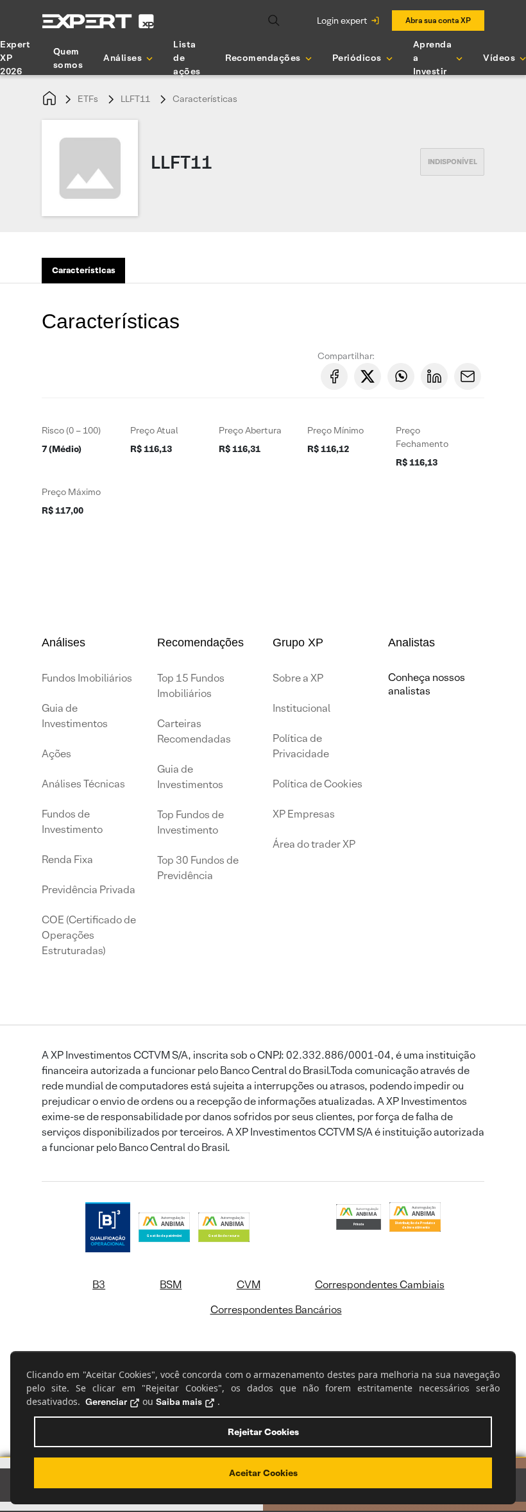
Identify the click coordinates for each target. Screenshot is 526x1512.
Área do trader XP (314, 844)
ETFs (88, 99)
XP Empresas (304, 814)
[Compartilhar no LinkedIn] (434, 376)
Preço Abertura (250, 430)
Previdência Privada (88, 889)
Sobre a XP (298, 678)
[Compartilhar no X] (367, 376)
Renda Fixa (67, 859)
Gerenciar (106, 1401)
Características (205, 99)
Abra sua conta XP (438, 20)
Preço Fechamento (422, 436)
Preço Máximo (71, 492)
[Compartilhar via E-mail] (467, 376)
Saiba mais (179, 1401)
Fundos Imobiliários (87, 678)
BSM (171, 1284)
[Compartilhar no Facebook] (334, 376)
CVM (248, 1284)
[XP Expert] (98, 21)
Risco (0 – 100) (71, 430)
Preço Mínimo (335, 430)
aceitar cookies (263, 1473)
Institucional (301, 708)
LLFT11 (135, 99)
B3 (98, 1284)
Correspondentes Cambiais (380, 1284)
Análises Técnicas (83, 784)
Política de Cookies (317, 784)
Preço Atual (154, 430)
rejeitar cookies (263, 1432)
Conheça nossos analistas (426, 684)
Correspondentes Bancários (276, 1309)
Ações (56, 753)
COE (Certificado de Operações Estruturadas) (89, 935)
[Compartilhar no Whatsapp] (400, 376)
